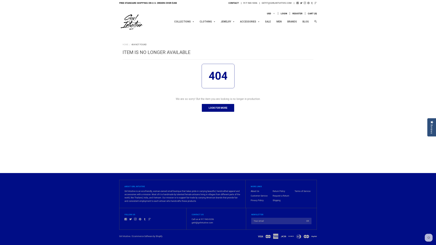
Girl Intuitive (124, 236)
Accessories (248, 21)
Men (279, 21)
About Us (255, 191)
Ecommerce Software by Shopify (147, 236)
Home (125, 44)
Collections (182, 21)
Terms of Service (302, 191)
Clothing (206, 21)
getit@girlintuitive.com (277, 3)
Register (297, 13)
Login (284, 13)
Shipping (277, 200)
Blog (305, 21)
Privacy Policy (257, 200)
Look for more (218, 108)
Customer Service (259, 196)
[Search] (315, 23)
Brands (292, 21)
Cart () (312, 13)
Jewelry (226, 21)
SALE (268, 21)
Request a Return (281, 196)
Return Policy (279, 191)
